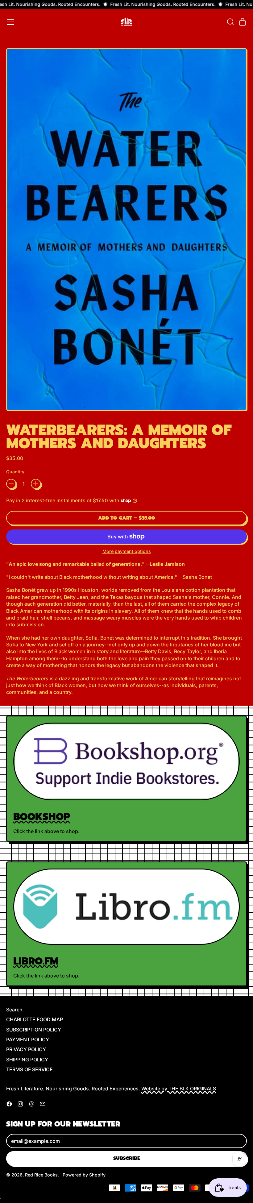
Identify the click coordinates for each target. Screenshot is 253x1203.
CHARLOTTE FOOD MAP (34, 1019)
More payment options (126, 551)
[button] (230, 22)
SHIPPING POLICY (27, 1059)
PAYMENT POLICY (27, 1039)
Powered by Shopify (84, 1174)
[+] (36, 484)
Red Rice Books (41, 1174)
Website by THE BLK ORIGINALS (178, 1088)
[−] (11, 484)
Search (14, 1009)
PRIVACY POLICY (26, 1049)
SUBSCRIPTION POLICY (33, 1030)
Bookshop (41, 816)
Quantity (15, 471)
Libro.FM (35, 961)
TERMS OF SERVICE (29, 1069)
